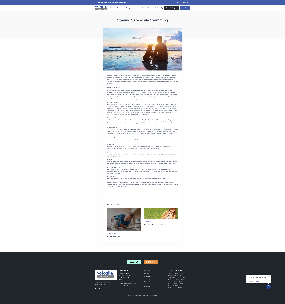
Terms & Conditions (142, 295)
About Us (146, 274)
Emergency (129, 8)
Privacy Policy (132, 295)
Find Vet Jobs (153, 295)
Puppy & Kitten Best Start (154, 225)
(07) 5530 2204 (184, 2)
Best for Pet (139, 8)
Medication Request (171, 8)
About (111, 8)
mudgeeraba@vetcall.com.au (127, 283)
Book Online (185, 8)
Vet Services (147, 276)
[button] (268, 286)
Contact (157, 8)
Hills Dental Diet (113, 237)
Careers (146, 284)
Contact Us (147, 289)
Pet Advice (149, 8)
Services (119, 8)
